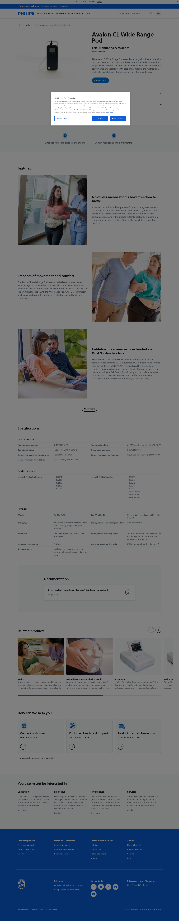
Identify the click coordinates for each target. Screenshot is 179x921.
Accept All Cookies (118, 118)
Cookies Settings (62, 118)
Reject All (100, 118)
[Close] (126, 95)
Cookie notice (109, 112)
